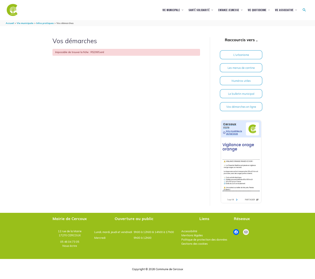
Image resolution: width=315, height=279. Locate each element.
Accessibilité (189, 231)
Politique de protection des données (204, 239)
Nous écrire (69, 245)
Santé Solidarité (199, 10)
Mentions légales (192, 235)
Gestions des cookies (194, 243)
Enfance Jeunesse (228, 10)
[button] (304, 10)
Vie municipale (171, 10)
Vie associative (284, 10)
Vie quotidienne (257, 10)
